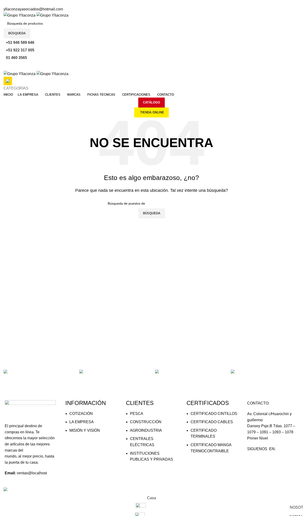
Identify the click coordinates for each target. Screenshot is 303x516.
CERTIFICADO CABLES (212, 422)
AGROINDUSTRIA (146, 430)
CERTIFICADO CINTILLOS (214, 414)
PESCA (136, 414)
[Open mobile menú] (151, 66)
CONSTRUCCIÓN (145, 422)
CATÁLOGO (151, 102)
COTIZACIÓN (81, 414)
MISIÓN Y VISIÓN (84, 430)
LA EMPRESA (81, 422)
